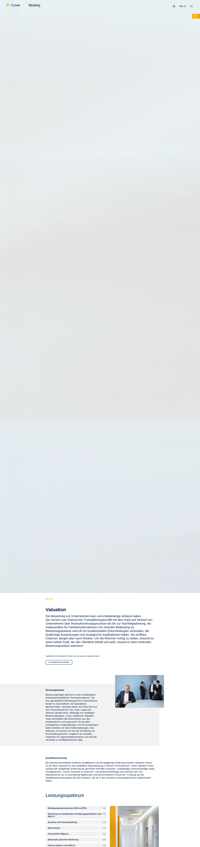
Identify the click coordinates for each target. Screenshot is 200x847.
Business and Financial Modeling (62, 822)
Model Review (54, 828)
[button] (174, 6)
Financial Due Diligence (58, 834)
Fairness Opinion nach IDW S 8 (61, 845)
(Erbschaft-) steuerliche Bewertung (63, 840)
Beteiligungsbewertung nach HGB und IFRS (67, 808)
